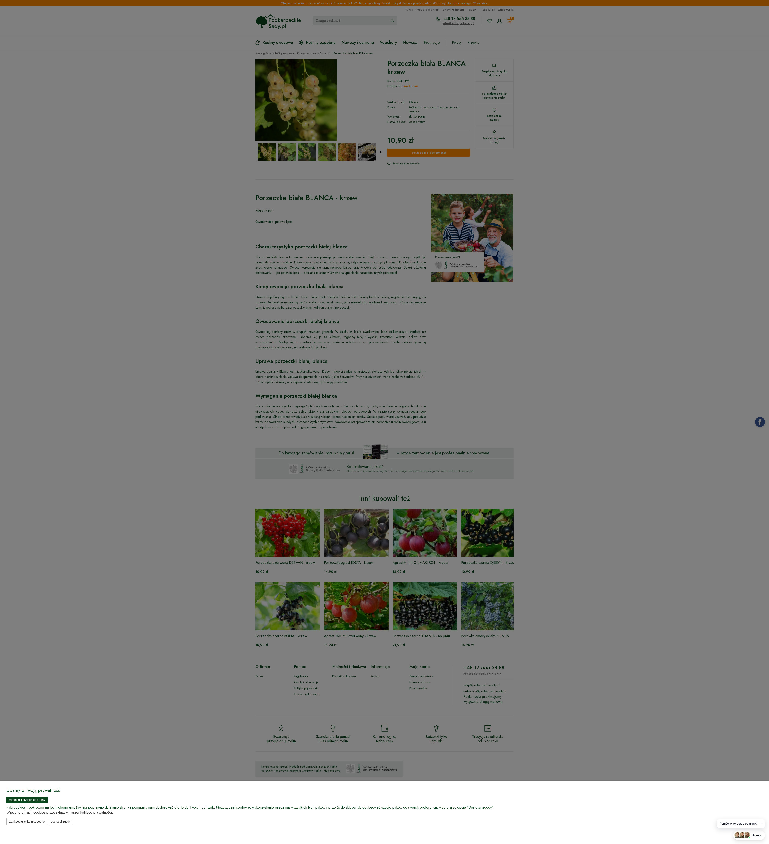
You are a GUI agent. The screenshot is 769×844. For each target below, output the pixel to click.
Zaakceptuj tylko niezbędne (27, 821)
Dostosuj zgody (61, 821)
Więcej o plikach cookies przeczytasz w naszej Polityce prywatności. (59, 812)
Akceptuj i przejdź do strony (27, 799)
